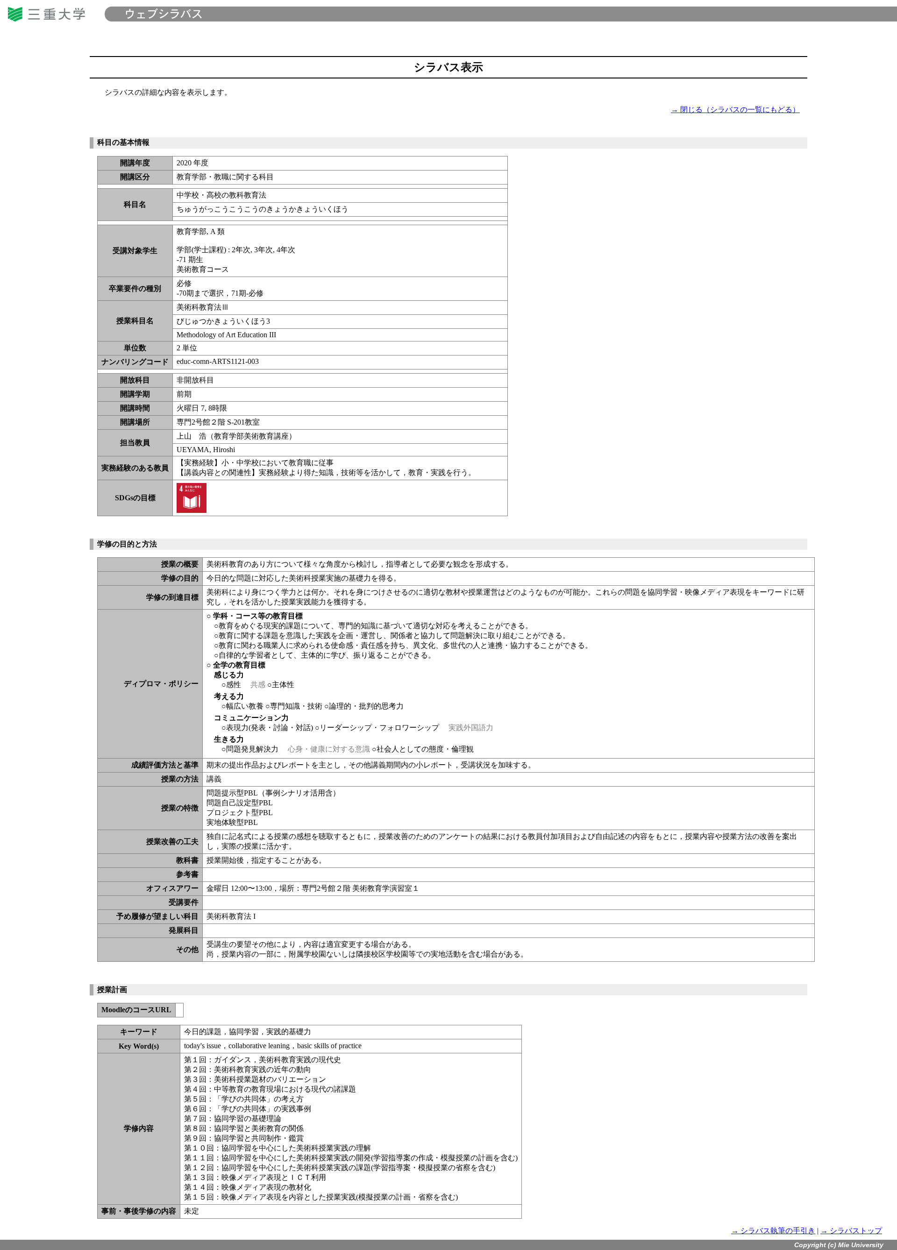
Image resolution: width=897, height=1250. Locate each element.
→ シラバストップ (851, 1231)
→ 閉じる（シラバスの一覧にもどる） (735, 110)
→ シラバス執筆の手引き (773, 1231)
